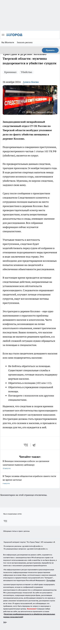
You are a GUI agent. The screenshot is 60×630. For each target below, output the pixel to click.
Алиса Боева (31, 82)
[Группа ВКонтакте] (5, 521)
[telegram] (35, 445)
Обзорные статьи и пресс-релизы (16, 531)
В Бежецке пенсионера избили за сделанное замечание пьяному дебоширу (26, 464)
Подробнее (50, 580)
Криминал (10, 72)
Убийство (26, 72)
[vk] (26, 445)
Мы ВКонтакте (7, 42)
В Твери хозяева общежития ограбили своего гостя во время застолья (29, 479)
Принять (50, 50)
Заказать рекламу (25, 42)
